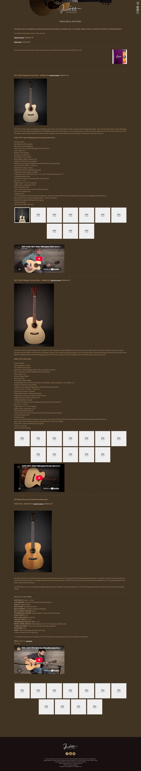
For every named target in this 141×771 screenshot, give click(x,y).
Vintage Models (47, 760)
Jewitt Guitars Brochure (61, 762)
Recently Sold (73, 760)
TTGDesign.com (77, 766)
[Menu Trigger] (138, 3)
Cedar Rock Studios (19, 37)
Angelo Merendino (73, 765)
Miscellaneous (92, 759)
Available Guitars (65, 760)
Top (136, 766)
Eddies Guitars (17, 42)
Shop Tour (61, 759)
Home (46, 759)
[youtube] (137, 12)
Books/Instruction (83, 759)
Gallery (96, 760)
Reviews (74, 762)
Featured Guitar (56, 760)
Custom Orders (82, 760)
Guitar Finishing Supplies (71, 759)
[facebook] (137, 7)
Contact (79, 762)
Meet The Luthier (53, 759)
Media (69, 762)
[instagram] (137, 10)
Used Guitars (90, 760)
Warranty (84, 762)
